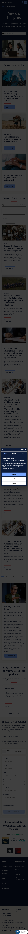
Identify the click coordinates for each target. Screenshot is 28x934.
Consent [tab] (5, 453)
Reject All (14, 483)
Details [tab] (14, 453)
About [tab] (22, 453)
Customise (13, 478)
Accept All (14, 474)
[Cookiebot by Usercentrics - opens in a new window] (20, 449)
